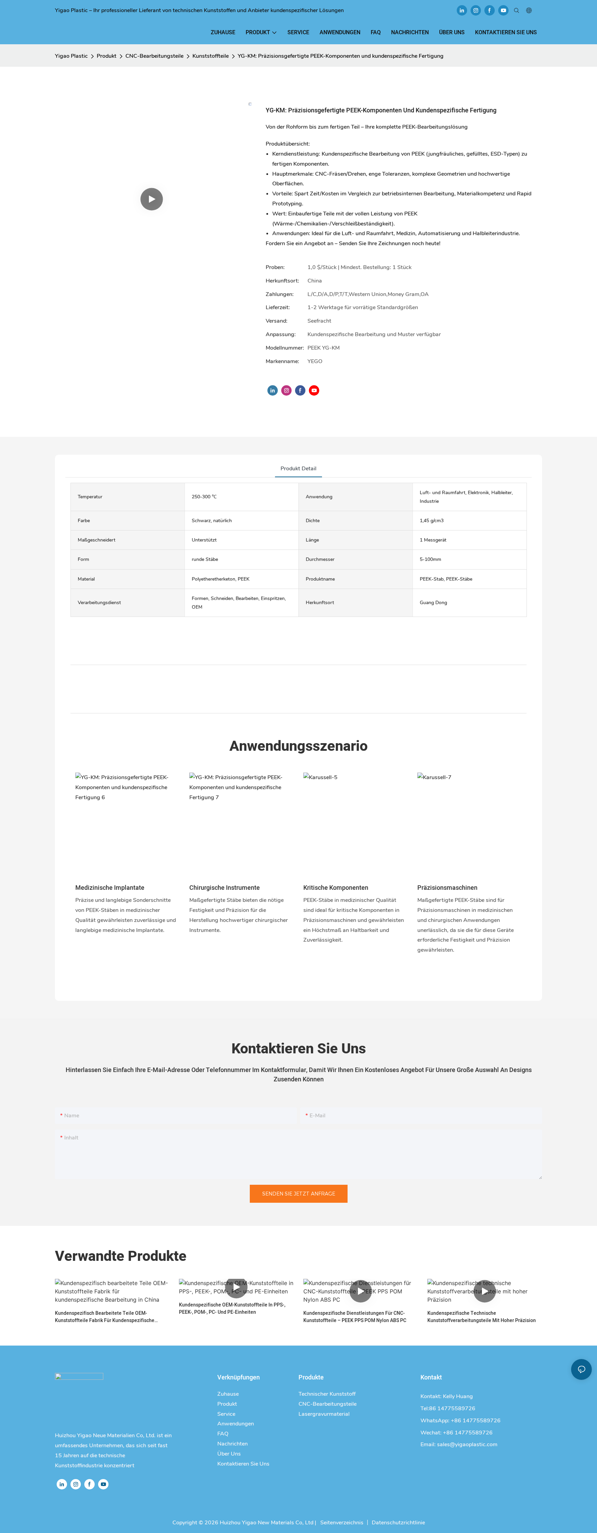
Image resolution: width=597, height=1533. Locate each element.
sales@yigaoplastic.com (467, 1444)
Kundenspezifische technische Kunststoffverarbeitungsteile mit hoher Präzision (481, 1317)
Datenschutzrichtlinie (398, 1522)
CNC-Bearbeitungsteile (154, 56)
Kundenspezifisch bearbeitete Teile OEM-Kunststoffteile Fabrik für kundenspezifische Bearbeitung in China (104, 1317)
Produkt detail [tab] (298, 468)
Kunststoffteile (210, 56)
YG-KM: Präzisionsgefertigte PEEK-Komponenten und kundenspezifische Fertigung (341, 56)
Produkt (106, 56)
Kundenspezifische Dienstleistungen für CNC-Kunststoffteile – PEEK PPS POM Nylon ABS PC (354, 1317)
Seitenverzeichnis (341, 1522)
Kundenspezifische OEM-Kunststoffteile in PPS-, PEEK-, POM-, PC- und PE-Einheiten (232, 1308)
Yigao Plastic (71, 56)
